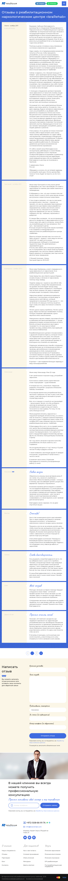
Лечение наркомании (52, 850)
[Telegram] (49, 823)
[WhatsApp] (47, 823)
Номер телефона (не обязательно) (41, 723)
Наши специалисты (8, 850)
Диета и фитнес (28, 865)
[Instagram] (34, 837)
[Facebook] (29, 837)
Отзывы (4, 854)
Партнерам (6, 858)
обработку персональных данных (47, 811)
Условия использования (34, 878)
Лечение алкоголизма (52, 854)
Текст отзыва (34, 674)
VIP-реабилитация (51, 861)
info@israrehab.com (34, 827)
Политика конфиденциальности (13, 878)
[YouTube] (25, 837)
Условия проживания (31, 854)
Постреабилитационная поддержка (53, 865)
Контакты (5, 865)
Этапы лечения (28, 858)
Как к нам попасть (29, 850)
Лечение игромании (52, 858)
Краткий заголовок (36, 666)
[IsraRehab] (9, 3)
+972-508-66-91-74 (36, 822)
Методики (27, 861)
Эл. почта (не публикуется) (39, 714)
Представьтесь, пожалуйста (39, 706)
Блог (3, 861)
